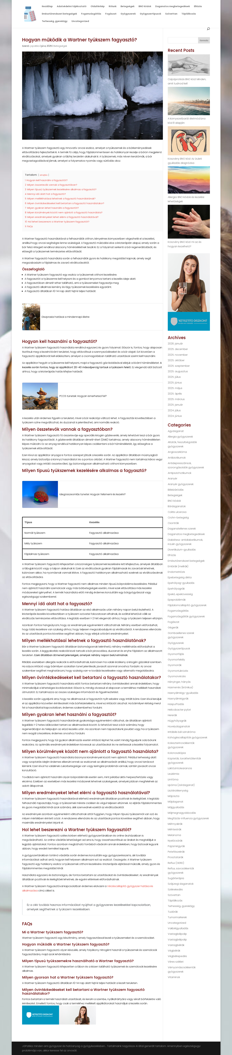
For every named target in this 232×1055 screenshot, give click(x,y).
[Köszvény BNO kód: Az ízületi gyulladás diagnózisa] (189, 141)
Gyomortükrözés (178, 671)
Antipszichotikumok (179, 473)
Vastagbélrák (176, 945)
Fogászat (110, 14)
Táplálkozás (188, 14)
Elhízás (198, 6)
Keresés (204, 40)
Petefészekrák (176, 852)
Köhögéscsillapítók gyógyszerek (187, 737)
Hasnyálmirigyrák (178, 698)
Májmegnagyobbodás (182, 813)
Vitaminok (174, 977)
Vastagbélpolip (177, 934)
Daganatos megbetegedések (172, 6)
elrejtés (44, 175)
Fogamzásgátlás (91, 14)
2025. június (175, 382)
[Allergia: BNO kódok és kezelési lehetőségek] (189, 180)
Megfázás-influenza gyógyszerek (188, 818)
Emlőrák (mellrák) (178, 566)
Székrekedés (175, 889)
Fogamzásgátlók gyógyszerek (186, 616)
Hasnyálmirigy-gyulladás (183, 693)
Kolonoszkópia (177, 753)
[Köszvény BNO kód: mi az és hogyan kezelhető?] (189, 222)
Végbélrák (174, 950)
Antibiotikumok (177, 457)
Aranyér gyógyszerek (180, 484)
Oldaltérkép (98, 6)
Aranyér (172, 478)
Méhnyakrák (175, 824)
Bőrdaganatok (177, 506)
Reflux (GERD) (176, 863)
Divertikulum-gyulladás (182, 549)
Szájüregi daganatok (180, 884)
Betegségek (127, 6)
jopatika (34, 46)
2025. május (175, 388)
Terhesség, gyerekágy (54, 21)
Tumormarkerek (177, 917)
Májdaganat (175, 801)
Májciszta (173, 796)
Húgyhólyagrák (177, 721)
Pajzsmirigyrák (176, 846)
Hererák (172, 715)
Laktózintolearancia (180, 768)
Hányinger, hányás (179, 682)
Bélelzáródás (176, 490)
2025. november (178, 355)
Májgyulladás (176, 807)
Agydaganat (176, 431)
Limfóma (173, 779)
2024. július (174, 410)
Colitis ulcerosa (177, 512)
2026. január (175, 343)
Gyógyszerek (128, 14)
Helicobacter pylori (179, 709)
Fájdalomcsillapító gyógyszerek (187, 605)
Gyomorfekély (176, 659)
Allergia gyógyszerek (180, 436)
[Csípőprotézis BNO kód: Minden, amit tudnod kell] (189, 65)
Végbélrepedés (177, 956)
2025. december (178, 349)
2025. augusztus (178, 371)
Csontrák (173, 523)
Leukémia (173, 774)
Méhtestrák (174, 829)
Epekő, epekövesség (180, 594)
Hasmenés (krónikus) (180, 687)
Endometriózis (176, 572)
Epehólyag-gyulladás (181, 583)
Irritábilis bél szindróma (181, 732)
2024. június (175, 416)
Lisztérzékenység (178, 790)
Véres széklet (176, 962)
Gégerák (173, 627)
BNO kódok (145, 6)
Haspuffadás (176, 704)
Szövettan (171, 14)
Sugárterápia (176, 878)
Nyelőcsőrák (175, 840)
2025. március (176, 399)
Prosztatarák (175, 857)
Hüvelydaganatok (179, 726)
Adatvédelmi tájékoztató (71, 6)
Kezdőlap (47, 6)
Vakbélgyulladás (178, 928)
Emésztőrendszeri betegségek (59, 14)
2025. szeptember (179, 366)
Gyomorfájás (176, 654)
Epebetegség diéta (180, 577)
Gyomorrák (174, 665)
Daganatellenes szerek (182, 528)
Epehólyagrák (176, 588)
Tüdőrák (173, 912)
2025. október (176, 360)
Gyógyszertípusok (150, 14)
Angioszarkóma (177, 452)
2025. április (175, 393)
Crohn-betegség (178, 517)
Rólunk (112, 6)
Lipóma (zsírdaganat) (181, 785)
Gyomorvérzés (177, 676)
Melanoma (174, 835)
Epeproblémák (177, 600)
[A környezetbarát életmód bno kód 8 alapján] (189, 101)
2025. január (175, 405)
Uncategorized (80, 21)
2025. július (174, 377)
